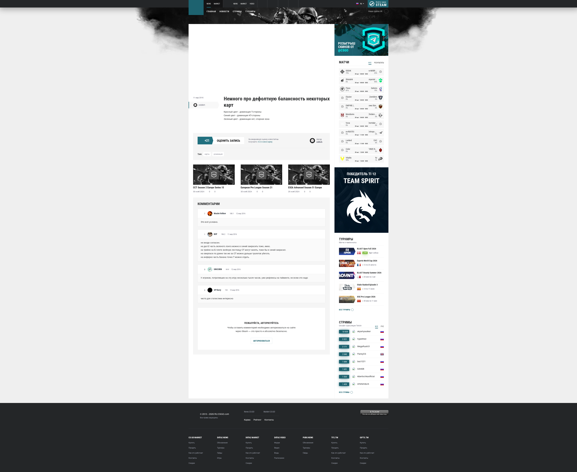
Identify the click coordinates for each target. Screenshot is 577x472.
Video (252, 4)
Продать (192, 448)
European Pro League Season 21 (256, 187)
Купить (192, 443)
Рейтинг (257, 420)
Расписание (279, 458)
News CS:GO (249, 412)
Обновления (222, 443)
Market (217, 4)
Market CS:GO (269, 412)
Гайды (219, 453)
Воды (276, 453)
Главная (211, 11)
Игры (219, 458)
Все (369, 63)
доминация (218, 154)
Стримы (237, 11)
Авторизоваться (261, 341)
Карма (247, 420)
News (209, 4)
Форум (277, 443)
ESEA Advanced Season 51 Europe (305, 187)
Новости (224, 11)
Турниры (250, 11)
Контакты (269, 420)
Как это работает (196, 453)
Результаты (379, 63)
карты (207, 154)
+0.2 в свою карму (264, 142)
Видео (276, 448)
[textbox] (261, 222)
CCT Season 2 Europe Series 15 (208, 187)
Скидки (192, 463)
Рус (382, 326)
